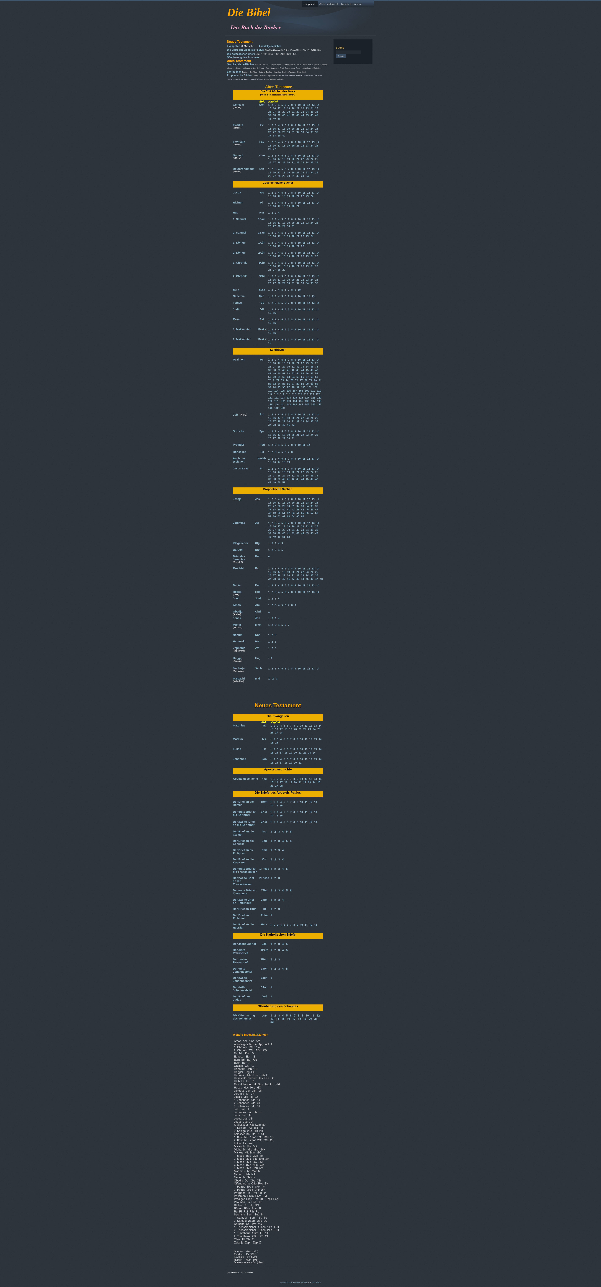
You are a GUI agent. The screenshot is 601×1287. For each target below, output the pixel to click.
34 (307, 112)
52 (288, 373)
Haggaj (237, 658)
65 (297, 377)
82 (269, 384)
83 (274, 384)
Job (235, 414)
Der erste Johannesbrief (242, 970)
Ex (261, 125)
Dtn (261, 168)
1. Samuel (239, 219)
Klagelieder (240, 543)
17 (279, 108)
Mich (258, 624)
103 (270, 390)
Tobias (237, 302)
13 (313, 105)
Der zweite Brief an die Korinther (244, 823)
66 (302, 377)
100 (303, 387)
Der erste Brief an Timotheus (244, 892)
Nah (257, 634)
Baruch (238, 549)
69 (316, 377)
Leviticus (239, 142)
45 (307, 115)
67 (307, 377)
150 (282, 408)
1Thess (264, 868)
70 (269, 380)
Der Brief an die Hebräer (243, 926)
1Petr (264, 950)
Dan (257, 585)
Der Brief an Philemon (241, 917)
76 (296, 380)
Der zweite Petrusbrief (240, 961)
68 (312, 377)
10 (299, 105)
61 (279, 377)
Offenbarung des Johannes (243, 57)
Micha (237, 624)
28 (279, 112)
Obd (258, 611)
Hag (257, 658)
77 (301, 380)
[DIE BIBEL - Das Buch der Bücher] (228, 19)
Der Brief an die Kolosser (243, 861)
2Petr (264, 959)
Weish (262, 458)
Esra (236, 289)
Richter (238, 202)
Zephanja (239, 648)
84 (279, 384)
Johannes (239, 759)
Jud (264, 996)
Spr (261, 431)
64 (293, 377)
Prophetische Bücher (239, 75)
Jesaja (237, 499)
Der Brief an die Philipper (243, 852)
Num (262, 155)
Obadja (237, 611)
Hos (257, 591)
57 (312, 373)
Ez (256, 568)
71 (274, 380)
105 (282, 390)
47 (316, 115)
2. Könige (239, 252)
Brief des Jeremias (239, 558)
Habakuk (239, 641)
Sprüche (238, 431)
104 (276, 390)
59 (269, 377)
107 (295, 390)
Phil (264, 850)
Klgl (257, 543)
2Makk (261, 339)
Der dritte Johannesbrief (242, 989)
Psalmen (238, 359)
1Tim (264, 890)
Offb (264, 1015)
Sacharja (239, 668)
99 (297, 387)
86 (288, 384)
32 (297, 112)
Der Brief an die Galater (243, 833)
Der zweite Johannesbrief (242, 979)
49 (274, 118)
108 (301, 390)
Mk (264, 739)
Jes (257, 499)
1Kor (264, 811)
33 (302, 112)
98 (293, 387)
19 (288, 108)
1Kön (261, 242)
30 (288, 112)
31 (293, 112)
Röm (264, 801)
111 (319, 390)
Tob (261, 302)
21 (297, 108)
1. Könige (239, 242)
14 (317, 105)
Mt (264, 725)
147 (319, 404)
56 (307, 373)
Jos (261, 192)
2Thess (264, 878)
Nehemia (239, 296)
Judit (236, 309)
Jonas (237, 618)
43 (297, 115)
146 (313, 404)
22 (302, 108)
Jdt (262, 309)
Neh (261, 296)
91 (312, 384)
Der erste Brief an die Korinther (244, 813)
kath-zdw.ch (316, 1282)
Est (261, 319)
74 (287, 380)
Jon (257, 618)
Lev (261, 142)
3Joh (264, 987)
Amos (237, 605)
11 (304, 105)
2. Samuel (239, 232)
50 (279, 118)
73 (282, 380)
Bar (257, 549)
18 (283, 108)
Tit (264, 909)
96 (283, 387)
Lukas (237, 749)
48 (269, 118)
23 (307, 108)
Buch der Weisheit (239, 460)
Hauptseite (310, 4)
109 (307, 390)
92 (316, 384)
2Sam (261, 232)
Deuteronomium (243, 168)
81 (320, 380)
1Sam (261, 219)
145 (307, 404)
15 (269, 108)
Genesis (238, 104)
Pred (262, 444)
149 (276, 408)
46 (312, 115)
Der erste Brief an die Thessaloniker (245, 870)
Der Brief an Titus (244, 909)
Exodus (238, 125)
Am (257, 605)
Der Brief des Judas (241, 998)
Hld (261, 451)
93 (269, 387)
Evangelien (233, 46)
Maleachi (239, 678)
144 (301, 404)
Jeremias (239, 522)
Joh (264, 759)
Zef (257, 648)
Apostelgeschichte (270, 46)
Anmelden (296, 1282)
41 (288, 115)
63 (288, 377)
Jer (257, 522)
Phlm (264, 915)
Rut (235, 212)
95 (279, 387)
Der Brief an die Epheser (243, 842)
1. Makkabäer (242, 329)
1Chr (262, 262)
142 (289, 404)
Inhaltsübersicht (286, 1282)
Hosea (237, 591)
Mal (257, 678)
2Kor (264, 821)
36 (316, 112)
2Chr (262, 276)
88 (297, 384)
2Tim (264, 899)
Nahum (237, 634)
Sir (262, 468)
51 (283, 482)
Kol (264, 859)
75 (291, 380)
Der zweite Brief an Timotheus (243, 901)
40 (283, 115)
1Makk (261, 329)
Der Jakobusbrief (244, 943)
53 (293, 373)
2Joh (264, 977)
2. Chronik (240, 276)
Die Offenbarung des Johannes (244, 1017)
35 (312, 112)
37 (269, 115)
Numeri (238, 155)
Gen (262, 104)
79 (310, 380)
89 (302, 384)
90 (307, 384)
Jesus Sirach (241, 468)
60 (274, 377)
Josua (237, 192)
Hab (257, 641)
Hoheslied (239, 451)
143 (295, 404)
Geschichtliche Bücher (240, 64)
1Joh (264, 968)
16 (274, 108)
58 (316, 373)
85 (283, 384)
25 (316, 108)
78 (306, 380)
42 (293, 115)
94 (274, 387)
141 (282, 404)
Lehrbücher (234, 71)
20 (293, 108)
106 (289, 390)
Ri (261, 202)
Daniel (237, 585)
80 (315, 380)
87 (293, 384)
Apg (264, 779)
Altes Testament (328, 4)
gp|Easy (304, 1282)
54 (297, 373)
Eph (264, 840)
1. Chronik (240, 262)
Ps (261, 359)
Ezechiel (238, 568)
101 (309, 387)
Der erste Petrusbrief (240, 951)
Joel (236, 598)
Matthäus (239, 725)
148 (270, 408)
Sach (258, 668)
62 (283, 377)
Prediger (238, 444)
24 (312, 108)
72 (277, 380)
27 (274, 112)
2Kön (261, 252)
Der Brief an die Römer (243, 803)
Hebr (264, 924)
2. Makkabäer (242, 339)
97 (288, 387)
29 (283, 112)
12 (308, 105)
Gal (264, 831)
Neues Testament (351, 4)
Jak (264, 943)
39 (279, 115)
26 (269, 112)
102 (315, 387)
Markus (238, 739)
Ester (236, 319)
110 (313, 390)
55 (302, 373)
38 (274, 115)
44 (302, 115)
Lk (264, 749)
